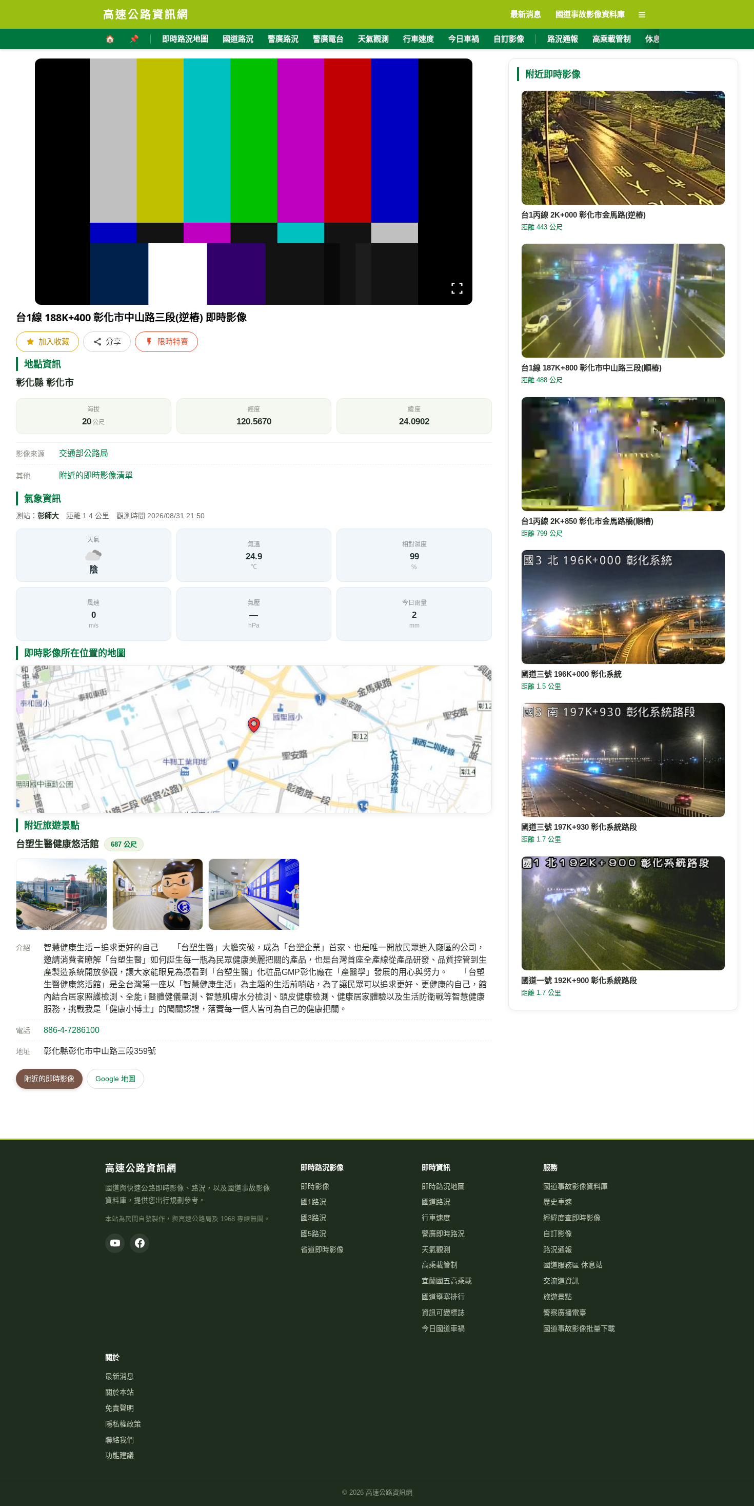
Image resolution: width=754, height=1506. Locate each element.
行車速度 (418, 38)
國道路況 (238, 38)
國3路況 (313, 1218)
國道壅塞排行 (443, 1297)
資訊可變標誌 (443, 1312)
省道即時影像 (322, 1249)
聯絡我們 (119, 1440)
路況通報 (562, 38)
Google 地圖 (115, 1078)
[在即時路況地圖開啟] (254, 739)
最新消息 (119, 1376)
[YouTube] (115, 1243)
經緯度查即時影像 (572, 1218)
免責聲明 (119, 1408)
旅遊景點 (557, 1297)
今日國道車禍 (443, 1328)
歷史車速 (557, 1202)
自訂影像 (508, 38)
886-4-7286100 (72, 1030)
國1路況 (313, 1202)
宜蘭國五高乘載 (447, 1281)
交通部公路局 (83, 453)
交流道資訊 (561, 1281)
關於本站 (119, 1392)
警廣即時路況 (443, 1233)
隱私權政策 (123, 1424)
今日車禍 (463, 38)
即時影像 (315, 1186)
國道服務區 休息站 (573, 1265)
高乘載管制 (611, 38)
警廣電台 (328, 38)
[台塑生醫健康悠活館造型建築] (61, 894)
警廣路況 (283, 38)
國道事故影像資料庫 (575, 1186)
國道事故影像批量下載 (579, 1328)
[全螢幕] (457, 290)
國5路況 (313, 1233)
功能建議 (119, 1455)
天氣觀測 (373, 38)
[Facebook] (139, 1243)
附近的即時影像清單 (96, 475)
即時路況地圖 (185, 38)
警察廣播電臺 (564, 1312)
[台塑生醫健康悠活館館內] (158, 894)
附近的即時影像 (49, 1078)
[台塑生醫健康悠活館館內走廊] (254, 894)
